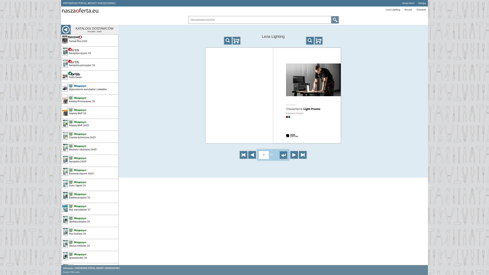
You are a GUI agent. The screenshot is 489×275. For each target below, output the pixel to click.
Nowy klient (408, 3)
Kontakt (66, 272)
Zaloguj (422, 3)
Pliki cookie (75, 272)
